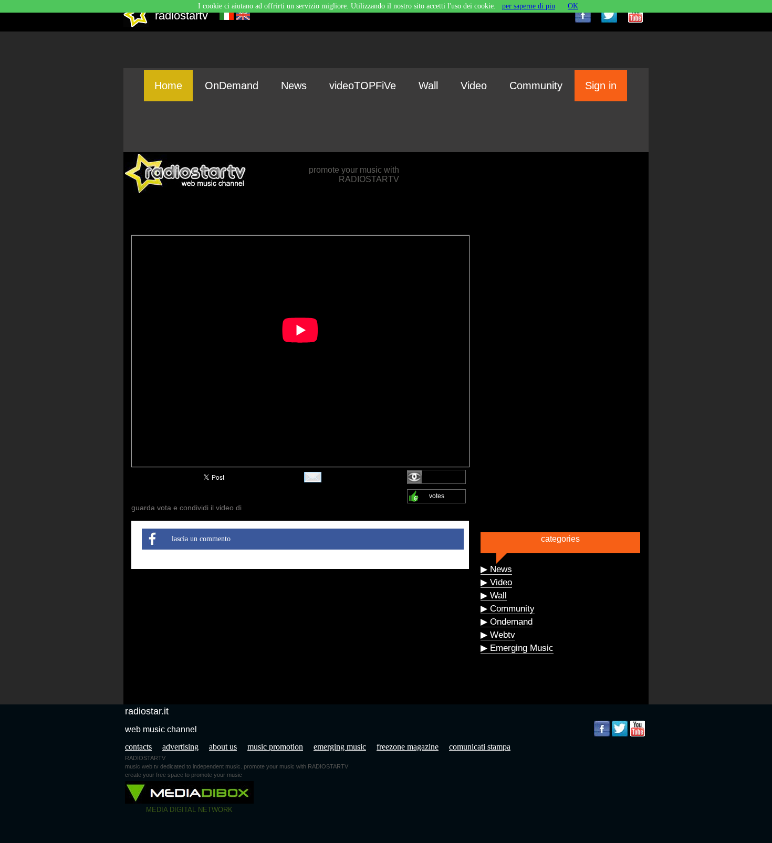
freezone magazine (408, 746)
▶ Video (496, 582)
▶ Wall (494, 595)
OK (573, 6)
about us (223, 746)
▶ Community (508, 609)
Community (535, 85)
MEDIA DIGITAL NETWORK (189, 810)
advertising (180, 746)
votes (436, 496)
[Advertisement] (386, 126)
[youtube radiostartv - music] (635, 15)
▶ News (496, 569)
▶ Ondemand (507, 622)
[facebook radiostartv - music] (583, 15)
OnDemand (231, 85)
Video (474, 85)
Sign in (601, 85)
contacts (138, 746)
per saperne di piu (528, 6)
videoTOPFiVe (362, 85)
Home (168, 85)
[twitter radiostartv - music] (609, 15)
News (294, 85)
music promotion (275, 746)
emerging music (340, 746)
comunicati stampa (479, 746)
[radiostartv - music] (136, 25)
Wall (428, 85)
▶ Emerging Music (517, 648)
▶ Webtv (498, 635)
